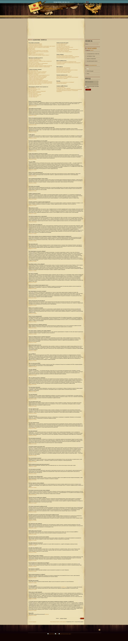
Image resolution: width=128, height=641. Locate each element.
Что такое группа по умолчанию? (63, 50)
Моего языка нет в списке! (34, 62)
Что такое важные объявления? (35, 92)
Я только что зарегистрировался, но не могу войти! (38, 50)
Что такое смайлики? (33, 90)
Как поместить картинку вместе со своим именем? (38, 63)
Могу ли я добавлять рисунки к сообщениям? (37, 91)
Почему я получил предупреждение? (36, 79)
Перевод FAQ (59, 91)
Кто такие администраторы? (62, 43)
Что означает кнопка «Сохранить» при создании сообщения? (40, 81)
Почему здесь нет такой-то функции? (64, 88)
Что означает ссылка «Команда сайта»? (64, 51)
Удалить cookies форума (61, 621)
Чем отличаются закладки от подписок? (64, 76)
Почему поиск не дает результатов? (63, 68)
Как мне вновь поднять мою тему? (35, 84)
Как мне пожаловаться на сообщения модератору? (38, 80)
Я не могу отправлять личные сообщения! (65, 55)
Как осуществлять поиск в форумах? (63, 67)
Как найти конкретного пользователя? (64, 71)
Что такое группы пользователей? (63, 46)
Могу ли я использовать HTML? (35, 89)
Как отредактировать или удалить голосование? (38, 76)
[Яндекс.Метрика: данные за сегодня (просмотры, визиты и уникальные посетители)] (51, 634)
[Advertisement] (64, 27)
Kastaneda (47, 614)
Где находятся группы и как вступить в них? (65, 47)
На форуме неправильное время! (35, 60)
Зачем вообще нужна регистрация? (35, 45)
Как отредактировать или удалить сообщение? (38, 71)
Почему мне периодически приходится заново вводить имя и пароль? (42, 46)
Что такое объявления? (33, 93)
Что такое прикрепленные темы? (35, 94)
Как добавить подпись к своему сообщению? (37, 72)
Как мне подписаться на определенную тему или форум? (67, 77)
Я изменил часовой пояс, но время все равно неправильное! (40, 61)
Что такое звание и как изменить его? (36, 64)
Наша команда (53, 621)
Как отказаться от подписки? (62, 78)
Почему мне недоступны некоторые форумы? (37, 77)
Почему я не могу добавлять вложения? (36, 78)
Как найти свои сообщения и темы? (63, 72)
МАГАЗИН (91, 48)
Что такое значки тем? (33, 96)
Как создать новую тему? (33, 70)
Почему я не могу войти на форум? (35, 43)
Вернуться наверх (33, 105)
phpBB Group (63, 587)
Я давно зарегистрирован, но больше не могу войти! (39, 51)
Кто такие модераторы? (61, 45)
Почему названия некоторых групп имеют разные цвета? (67, 49)
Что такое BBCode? (32, 87)
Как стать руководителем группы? (63, 48)
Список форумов (33, 16)
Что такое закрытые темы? (34, 95)
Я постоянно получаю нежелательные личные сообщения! (68, 56)
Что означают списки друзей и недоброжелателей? (66, 61)
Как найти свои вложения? (62, 83)
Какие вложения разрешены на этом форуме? (65, 82)
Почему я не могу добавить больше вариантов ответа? (39, 75)
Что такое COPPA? (32, 52)
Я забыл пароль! (32, 49)
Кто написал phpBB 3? (61, 87)
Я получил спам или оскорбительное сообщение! (66, 57)
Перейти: (57, 618)
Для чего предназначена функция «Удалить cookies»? (39, 55)
